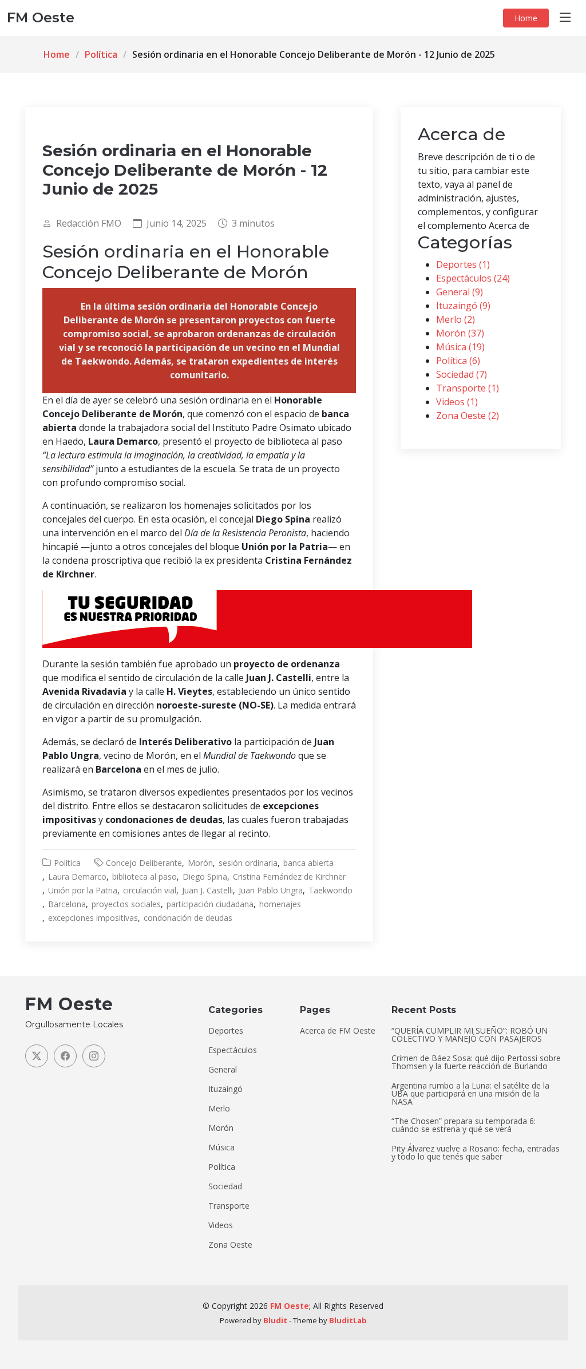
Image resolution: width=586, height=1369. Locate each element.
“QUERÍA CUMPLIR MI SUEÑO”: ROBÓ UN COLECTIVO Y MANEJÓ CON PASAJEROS (469, 1035)
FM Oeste (289, 1305)
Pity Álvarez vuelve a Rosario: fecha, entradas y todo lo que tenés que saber (475, 1153)
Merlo (219, 1109)
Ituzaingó (225, 1089)
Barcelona (67, 904)
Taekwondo (330, 890)
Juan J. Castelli (207, 890)
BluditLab (348, 1320)
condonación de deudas (188, 917)
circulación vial (149, 890)
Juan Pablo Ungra (271, 890)
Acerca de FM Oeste (337, 1031)
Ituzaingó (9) (463, 305)
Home (525, 18)
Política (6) (458, 360)
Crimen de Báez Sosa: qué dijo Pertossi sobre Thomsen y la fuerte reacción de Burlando (476, 1062)
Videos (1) (457, 401)
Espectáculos (232, 1050)
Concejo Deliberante (144, 862)
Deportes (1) (463, 264)
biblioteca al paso (144, 876)
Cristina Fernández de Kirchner (289, 876)
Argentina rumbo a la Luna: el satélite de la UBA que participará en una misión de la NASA (470, 1094)
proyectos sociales (126, 904)
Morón (200, 862)
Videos (220, 1225)
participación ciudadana (210, 904)
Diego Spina (205, 876)
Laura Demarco (77, 876)
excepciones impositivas (93, 917)
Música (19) (460, 347)
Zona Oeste (230, 1245)
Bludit (275, 1320)
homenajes (280, 904)
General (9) (459, 292)
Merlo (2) (455, 319)
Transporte (229, 1206)
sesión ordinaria (248, 862)
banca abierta (308, 862)
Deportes (225, 1031)
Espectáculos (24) (473, 278)
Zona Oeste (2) (467, 415)
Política (101, 54)
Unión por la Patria (82, 890)
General (222, 1070)
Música (221, 1148)
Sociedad (225, 1186)
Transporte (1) (467, 388)
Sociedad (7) (461, 374)
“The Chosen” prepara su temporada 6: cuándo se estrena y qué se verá (463, 1125)
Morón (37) (460, 333)
